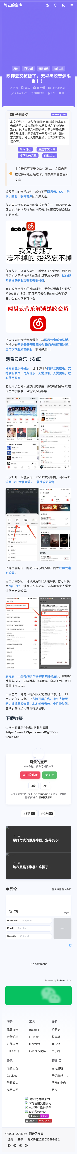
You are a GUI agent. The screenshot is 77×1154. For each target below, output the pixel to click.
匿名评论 (56, 889)
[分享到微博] (33, 785)
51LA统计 (13, 1051)
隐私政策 (66, 889)
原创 (15, 68)
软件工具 (59, 68)
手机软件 (28, 68)
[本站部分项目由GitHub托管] (38, 1116)
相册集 (56, 1029)
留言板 (56, 1036)
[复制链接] (45, 785)
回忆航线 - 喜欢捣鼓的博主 (62, 1075)
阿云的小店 (59, 1082)
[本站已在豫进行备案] (38, 1107)
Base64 (34, 1029)
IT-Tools (34, 1036)
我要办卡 (12, 1029)
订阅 (51, 774)
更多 (54, 1089)
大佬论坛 (12, 1036)
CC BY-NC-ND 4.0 (43, 794)
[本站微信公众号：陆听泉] (38, 1111)
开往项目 (12, 1044)
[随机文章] (47, 5)
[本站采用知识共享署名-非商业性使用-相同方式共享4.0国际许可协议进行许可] (38, 1121)
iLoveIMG (35, 1044)
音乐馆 (56, 1044)
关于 (20, 1139)
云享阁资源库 (45, 797)
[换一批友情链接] (60, 1060)
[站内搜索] (55, 5)
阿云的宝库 (36, 1133)
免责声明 (12, 1089)
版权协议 (12, 1068)
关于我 (56, 1051)
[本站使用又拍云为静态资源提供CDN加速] (38, 1103)
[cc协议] (17, 1145)
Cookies (12, 1075)
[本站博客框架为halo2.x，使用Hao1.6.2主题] (38, 1099)
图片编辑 (57, 1068)
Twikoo (60, 980)
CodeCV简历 (37, 1051)
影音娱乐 (43, 68)
